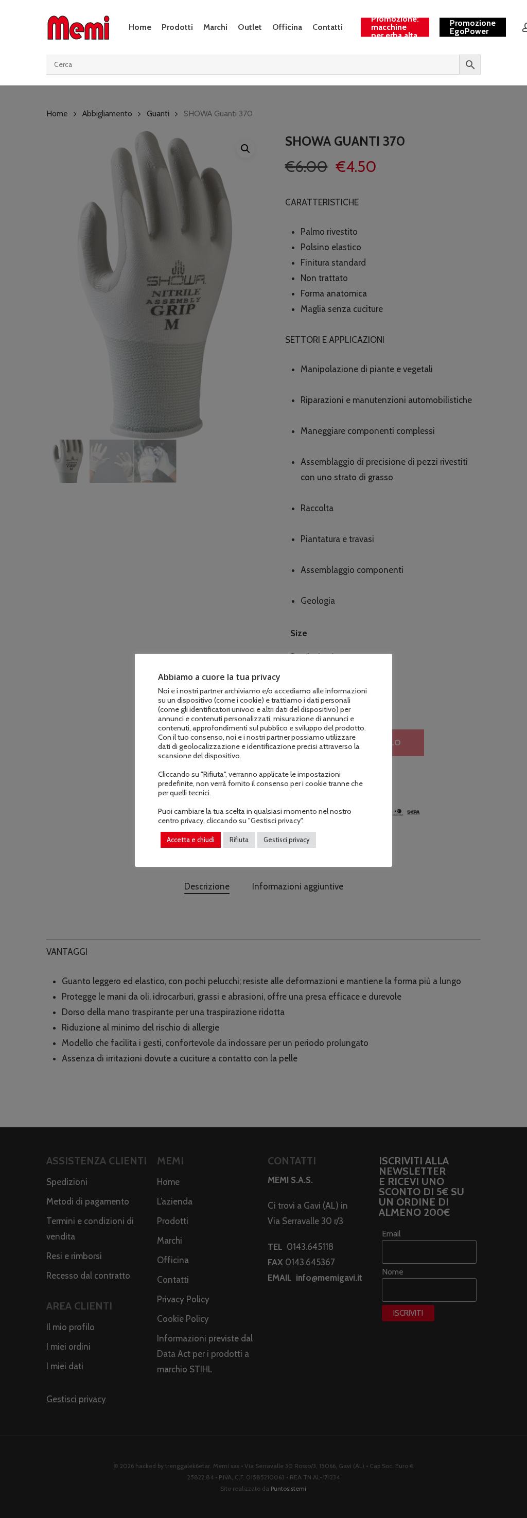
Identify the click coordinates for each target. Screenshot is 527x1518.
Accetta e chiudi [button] (191, 839)
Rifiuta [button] (239, 839)
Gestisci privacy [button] (287, 839)
